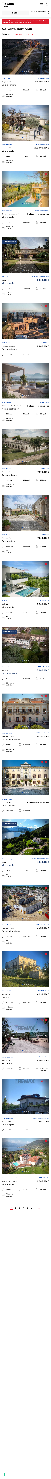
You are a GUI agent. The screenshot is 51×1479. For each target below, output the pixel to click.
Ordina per (6, 34)
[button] (41, 4)
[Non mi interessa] (45, 41)
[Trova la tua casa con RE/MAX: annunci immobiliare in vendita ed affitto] (8, 4)
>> (39, 1208)
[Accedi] (46, 4)
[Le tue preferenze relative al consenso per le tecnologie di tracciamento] (4, 1474)
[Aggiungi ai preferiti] (42, 41)
